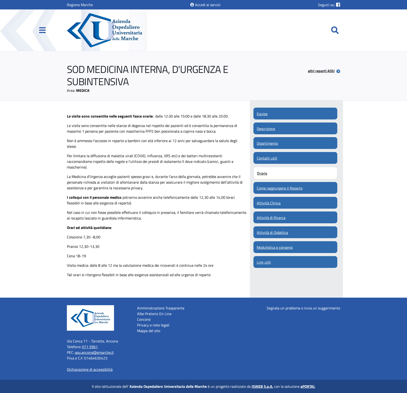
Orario (262, 173)
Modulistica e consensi (275, 247)
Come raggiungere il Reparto (279, 188)
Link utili (264, 262)
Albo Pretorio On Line (154, 314)
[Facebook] (338, 4)
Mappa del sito (148, 331)
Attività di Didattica (272, 232)
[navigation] (42, 30)
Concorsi (144, 319)
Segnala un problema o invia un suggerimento (303, 308)
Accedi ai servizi (207, 5)
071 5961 (90, 347)
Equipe (262, 114)
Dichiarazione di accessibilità (90, 369)
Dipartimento (267, 143)
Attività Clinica (269, 203)
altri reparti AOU (321, 71)
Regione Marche (80, 5)
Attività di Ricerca (271, 217)
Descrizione (266, 128)
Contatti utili (267, 158)
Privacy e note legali (153, 325)
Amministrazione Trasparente (160, 308)
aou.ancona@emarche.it (94, 352)
